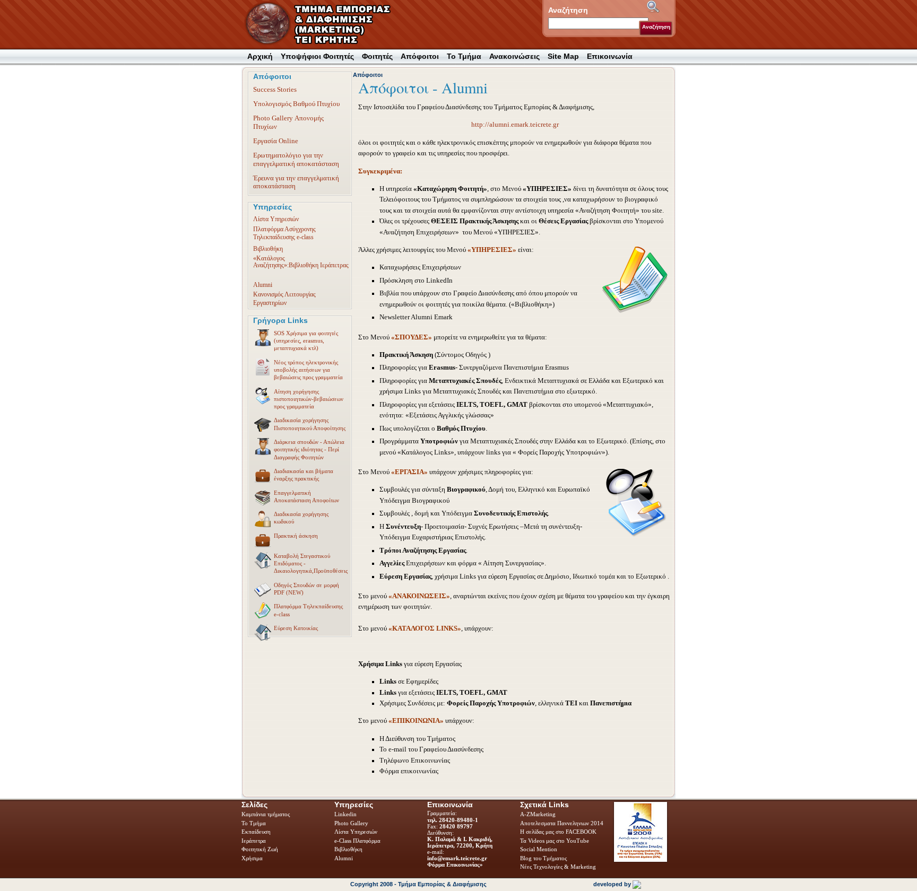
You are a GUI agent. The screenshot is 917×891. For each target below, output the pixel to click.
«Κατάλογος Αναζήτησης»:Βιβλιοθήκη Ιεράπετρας (301, 261)
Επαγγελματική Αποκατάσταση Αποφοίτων (306, 496)
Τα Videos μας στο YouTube (554, 840)
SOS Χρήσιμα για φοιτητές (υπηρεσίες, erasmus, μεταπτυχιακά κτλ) (306, 341)
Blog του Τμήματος (543, 858)
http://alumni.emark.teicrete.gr (515, 124)
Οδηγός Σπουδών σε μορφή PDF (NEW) (306, 589)
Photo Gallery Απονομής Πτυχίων (288, 122)
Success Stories (275, 89)
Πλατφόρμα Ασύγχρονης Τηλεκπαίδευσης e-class (284, 233)
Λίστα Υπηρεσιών (276, 219)
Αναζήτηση (656, 27)
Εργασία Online (275, 141)
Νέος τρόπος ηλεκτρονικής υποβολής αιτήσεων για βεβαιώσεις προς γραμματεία (308, 370)
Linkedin (346, 814)
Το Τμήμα (254, 823)
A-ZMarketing (538, 814)
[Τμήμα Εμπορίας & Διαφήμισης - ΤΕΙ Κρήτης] (324, 24)
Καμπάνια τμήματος (265, 814)
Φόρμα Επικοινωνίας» (455, 864)
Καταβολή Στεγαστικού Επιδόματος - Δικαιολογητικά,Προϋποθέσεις (311, 563)
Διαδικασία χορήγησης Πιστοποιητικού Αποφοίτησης (309, 424)
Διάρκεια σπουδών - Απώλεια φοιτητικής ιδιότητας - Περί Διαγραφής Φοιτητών (309, 449)
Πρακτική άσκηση (296, 535)
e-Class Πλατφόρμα (357, 840)
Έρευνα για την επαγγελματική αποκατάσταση (296, 182)
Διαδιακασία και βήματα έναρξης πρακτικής (303, 475)
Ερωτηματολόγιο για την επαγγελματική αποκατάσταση (296, 159)
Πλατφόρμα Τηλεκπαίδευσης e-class (308, 610)
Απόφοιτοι (368, 75)
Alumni (262, 285)
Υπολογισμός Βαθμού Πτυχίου (296, 104)
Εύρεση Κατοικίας (296, 628)
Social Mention (538, 849)
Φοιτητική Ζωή (260, 849)
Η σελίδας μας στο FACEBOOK (558, 831)
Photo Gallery (351, 823)
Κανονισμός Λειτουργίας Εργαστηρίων (284, 298)
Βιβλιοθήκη (268, 248)
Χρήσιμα (252, 858)
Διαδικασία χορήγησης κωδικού (301, 518)
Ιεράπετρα (253, 840)
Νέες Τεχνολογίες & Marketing (558, 866)
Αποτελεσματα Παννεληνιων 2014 (561, 823)
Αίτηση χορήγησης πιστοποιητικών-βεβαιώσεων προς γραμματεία (308, 399)
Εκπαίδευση (256, 831)
